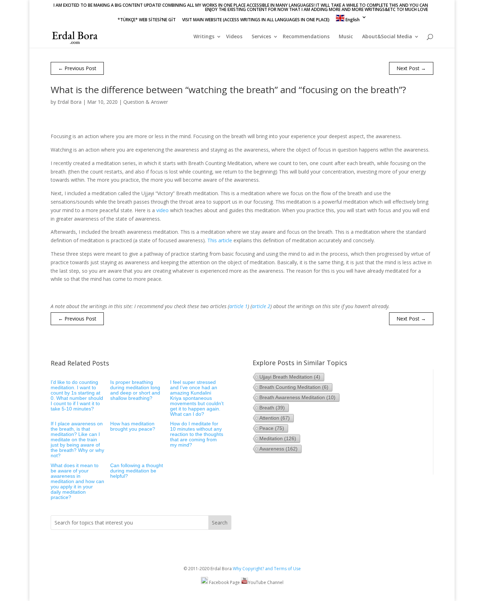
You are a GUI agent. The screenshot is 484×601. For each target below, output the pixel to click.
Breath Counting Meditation (293, 387)
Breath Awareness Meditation (297, 397)
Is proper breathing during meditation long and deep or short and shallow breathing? (135, 390)
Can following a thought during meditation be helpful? (136, 471)
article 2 (261, 306)
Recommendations (306, 37)
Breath (272, 407)
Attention (274, 418)
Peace (271, 428)
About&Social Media (387, 37)
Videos (234, 37)
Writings (203, 37)
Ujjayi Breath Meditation (289, 377)
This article (219, 240)
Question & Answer (145, 101)
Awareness (278, 449)
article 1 (238, 306)
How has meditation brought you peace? (132, 426)
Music (346, 37)
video (162, 210)
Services (261, 37)
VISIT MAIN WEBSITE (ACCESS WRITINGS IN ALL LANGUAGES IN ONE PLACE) (256, 20)
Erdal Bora (69, 101)
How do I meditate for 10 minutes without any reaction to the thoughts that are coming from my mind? (196, 434)
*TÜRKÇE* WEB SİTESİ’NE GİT (147, 20)
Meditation (277, 438)
